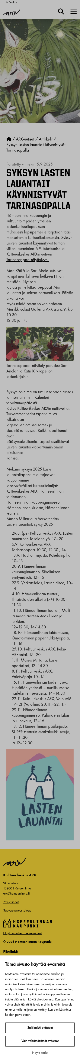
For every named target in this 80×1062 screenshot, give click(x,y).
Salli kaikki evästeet (40, 1028)
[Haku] (61, 12)
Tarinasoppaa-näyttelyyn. (27, 260)
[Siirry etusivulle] (8, 139)
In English (11, 2)
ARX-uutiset (25, 139)
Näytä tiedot (40, 1053)
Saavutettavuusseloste (17, 910)
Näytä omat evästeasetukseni (22, 933)
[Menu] (73, 12)
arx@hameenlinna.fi (16, 893)
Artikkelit (45, 139)
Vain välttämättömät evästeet (40, 1041)
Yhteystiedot (11, 902)
